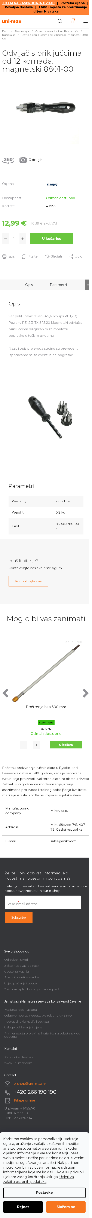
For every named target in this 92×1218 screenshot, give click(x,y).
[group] (46, 700)
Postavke (44, 1193)
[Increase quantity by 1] (22, 238)
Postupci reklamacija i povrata (26, 1021)
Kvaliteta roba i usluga (20, 1010)
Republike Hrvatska (18, 1057)
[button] (66, 744)
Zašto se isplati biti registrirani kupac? (31, 989)
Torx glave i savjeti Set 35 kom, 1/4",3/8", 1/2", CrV (46, 709)
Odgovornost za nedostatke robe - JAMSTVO (38, 1015)
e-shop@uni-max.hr (30, 1083)
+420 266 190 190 (35, 1092)
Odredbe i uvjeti (16, 960)
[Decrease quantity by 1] (5, 238)
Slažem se (65, 1207)
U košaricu (51, 239)
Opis (29, 285)
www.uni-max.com (18, 1063)
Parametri (58, 285)
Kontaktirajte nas (28, 581)
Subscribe (18, 917)
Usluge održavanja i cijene (23, 1027)
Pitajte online (24, 1100)
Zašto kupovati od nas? (21, 966)
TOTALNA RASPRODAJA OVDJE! (28, 3)
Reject (23, 1207)
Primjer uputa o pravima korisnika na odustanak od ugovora (42, 1035)
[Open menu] (85, 21)
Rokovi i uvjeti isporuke (21, 977)
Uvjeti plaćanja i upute (20, 983)
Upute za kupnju (16, 971)
